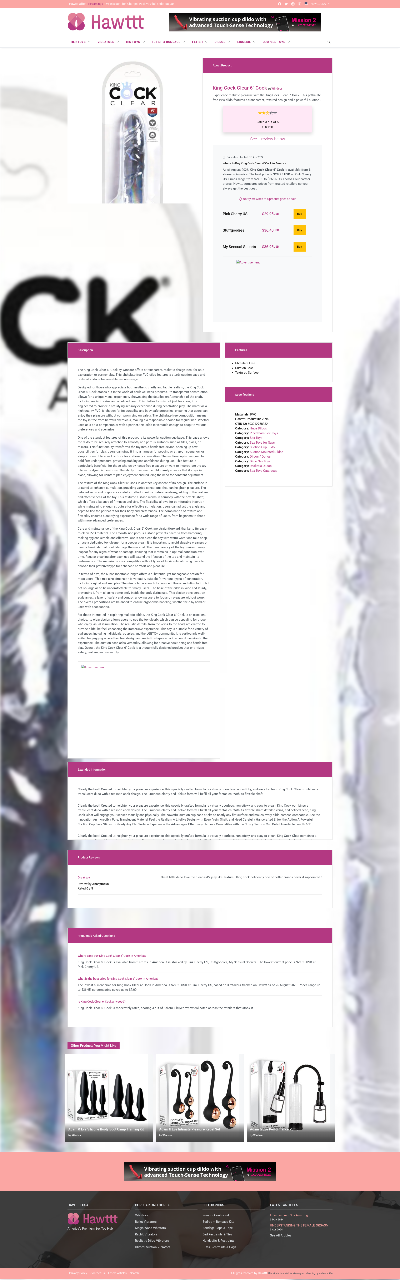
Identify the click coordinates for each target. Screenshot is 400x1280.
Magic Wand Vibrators (150, 1228)
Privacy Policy (78, 1273)
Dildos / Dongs (260, 456)
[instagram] (299, 4)
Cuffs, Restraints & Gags (219, 1247)
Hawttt (262, 1273)
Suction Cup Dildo (262, 447)
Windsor (76, 1135)
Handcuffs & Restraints (218, 1241)
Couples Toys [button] (274, 42)
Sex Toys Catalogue (263, 471)
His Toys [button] (133, 42)
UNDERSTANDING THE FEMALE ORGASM (299, 1225)
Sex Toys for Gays (262, 442)
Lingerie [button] (244, 42)
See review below (267, 138)
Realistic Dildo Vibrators (152, 1241)
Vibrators (141, 1215)
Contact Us (97, 1273)
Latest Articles (117, 1273)
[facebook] (279, 4)
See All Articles (280, 1235)
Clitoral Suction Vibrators (152, 1247)
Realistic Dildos (261, 466)
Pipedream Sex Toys (264, 433)
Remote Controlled (215, 1215)
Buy (299, 213)
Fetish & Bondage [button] (166, 42)
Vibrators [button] (106, 42)
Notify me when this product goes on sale (269, 199)
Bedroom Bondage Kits (218, 1222)
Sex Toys (256, 438)
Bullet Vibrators (146, 1222)
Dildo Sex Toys (260, 461)
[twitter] (286, 4)
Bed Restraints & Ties (217, 1234)
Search (134, 1273)
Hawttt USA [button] (318, 3)
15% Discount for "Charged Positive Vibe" (123, 3)
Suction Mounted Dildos (266, 452)
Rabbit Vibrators (146, 1234)
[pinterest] (293, 4)
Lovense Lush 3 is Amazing (289, 1215)
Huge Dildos (258, 428)
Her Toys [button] (78, 42)
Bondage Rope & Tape (217, 1228)
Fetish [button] (198, 42)
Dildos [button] (220, 42)
